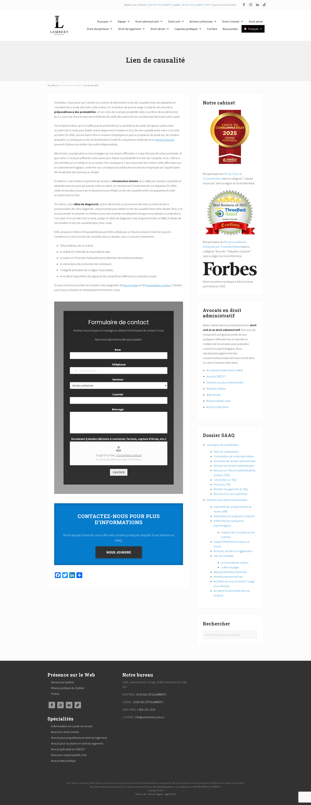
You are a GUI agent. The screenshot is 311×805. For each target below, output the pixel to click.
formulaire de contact (163, 786)
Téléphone (119, 364)
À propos (102, 21)
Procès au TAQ (222, 484)
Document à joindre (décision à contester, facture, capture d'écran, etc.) (118, 439)
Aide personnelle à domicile (230, 572)
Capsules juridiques (186, 29)
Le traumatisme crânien (235, 562)
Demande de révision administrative (235, 461)
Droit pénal (256, 21)
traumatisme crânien (158, 285)
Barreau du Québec (62, 682)
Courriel (118, 394)
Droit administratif (147, 21)
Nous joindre (230, 29)
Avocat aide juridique (63, 760)
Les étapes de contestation (222, 445)
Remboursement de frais (228, 576)
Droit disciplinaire (98, 29)
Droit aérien (157, 29)
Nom (119, 349)
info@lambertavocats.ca (149, 717)
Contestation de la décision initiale (234, 456)
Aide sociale (213, 394)
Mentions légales (155, 794)
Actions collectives (201, 21)
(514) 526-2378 (199, 786)
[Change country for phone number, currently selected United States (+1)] (74, 370)
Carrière (212, 29)
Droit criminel (230, 21)
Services (118, 379)
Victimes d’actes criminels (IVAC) (225, 382)
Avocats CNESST (216, 376)
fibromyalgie (130, 285)
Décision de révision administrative (234, 465)
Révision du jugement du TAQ (231, 489)
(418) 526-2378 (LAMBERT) (148, 702)
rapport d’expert (164, 139)
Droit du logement (129, 29)
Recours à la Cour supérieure (230, 494)
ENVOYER (119, 472)
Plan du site (140, 794)
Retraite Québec (216, 388)
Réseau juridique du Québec (68, 688)
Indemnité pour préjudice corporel (234, 516)
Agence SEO (170, 794)
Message (118, 409)
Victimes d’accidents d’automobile (226, 500)
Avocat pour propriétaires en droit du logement (79, 737)
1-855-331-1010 (146, 709)
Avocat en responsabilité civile (69, 755)
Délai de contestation (226, 451)
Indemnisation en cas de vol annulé (71, 726)
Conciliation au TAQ (225, 479)
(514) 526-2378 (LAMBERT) (159, 4)
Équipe (122, 21)
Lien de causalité (223, 556)
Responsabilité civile (218, 401)
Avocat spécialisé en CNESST (68, 749)
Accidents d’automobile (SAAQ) (224, 370)
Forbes (55, 693)
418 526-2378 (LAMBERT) (192, 4)
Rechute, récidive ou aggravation (233, 551)
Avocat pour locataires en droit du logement (77, 743)
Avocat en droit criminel (65, 732)
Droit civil (174, 21)
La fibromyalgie (230, 567)
